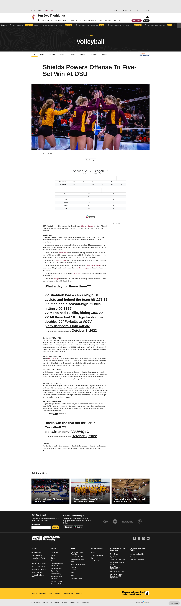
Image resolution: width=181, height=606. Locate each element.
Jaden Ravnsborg (81, 268)
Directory (58, 593)
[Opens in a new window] (136, 593)
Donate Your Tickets (38, 566)
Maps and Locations (38, 593)
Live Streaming (56, 574)
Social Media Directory (58, 584)
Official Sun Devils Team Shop (77, 553)
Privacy (64, 602)
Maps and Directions (137, 560)
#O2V (87, 322)
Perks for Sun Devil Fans (117, 563)
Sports (53, 548)
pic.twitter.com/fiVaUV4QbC (67, 432)
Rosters (53, 555)
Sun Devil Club (95, 561)
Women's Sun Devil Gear (77, 560)
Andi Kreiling (52, 358)
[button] (179, 25)
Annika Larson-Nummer (93, 265)
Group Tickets (36, 552)
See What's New (76, 578)
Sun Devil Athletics (51, 15)
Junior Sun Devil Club (117, 560)
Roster (42, 54)
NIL (91, 558)
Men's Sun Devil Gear (78, 557)
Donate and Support (97, 548)
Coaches (72, 54)
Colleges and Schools (135, 11)
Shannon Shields (87, 226)
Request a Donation (117, 571)
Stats (82, 54)
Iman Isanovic (63, 253)
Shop (147, 20)
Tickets (72, 20)
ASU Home (116, 11)
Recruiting (93, 54)
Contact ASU (68, 593)
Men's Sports (46, 20)
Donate (92, 552)
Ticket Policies (36, 561)
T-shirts (73, 570)
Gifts (72, 575)
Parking (132, 557)
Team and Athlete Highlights (57, 564)
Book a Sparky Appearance (115, 568)
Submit (55, 527)
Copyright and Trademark (39, 602)
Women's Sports (60, 20)
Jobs (50, 593)
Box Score (89, 160)
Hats (72, 572)
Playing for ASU (56, 581)
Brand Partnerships (96, 555)
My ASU (125, 11)
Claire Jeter (76, 273)
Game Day (54, 571)
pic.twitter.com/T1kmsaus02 (67, 326)
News (62, 54)
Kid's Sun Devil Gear (78, 564)
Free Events (114, 554)
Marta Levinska (61, 260)
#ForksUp (70, 322)
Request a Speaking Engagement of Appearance (117, 576)
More (104, 54)
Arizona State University (52, 11)
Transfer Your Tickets (38, 564)
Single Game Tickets (38, 558)
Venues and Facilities (137, 554)
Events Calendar (56, 568)
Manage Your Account (38, 569)
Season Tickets (36, 555)
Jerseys (73, 567)
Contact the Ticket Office (37, 576)
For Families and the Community (117, 549)
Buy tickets (137, 20)
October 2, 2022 (84, 330)
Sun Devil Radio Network (56, 577)
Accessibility (55, 602)
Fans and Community (87, 20)
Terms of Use (74, 602)
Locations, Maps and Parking (137, 549)
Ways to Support (104, 20)
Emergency (85, 602)
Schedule (52, 54)
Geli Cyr (56, 279)
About (116, 20)
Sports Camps (115, 557)
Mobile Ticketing (36, 572)
